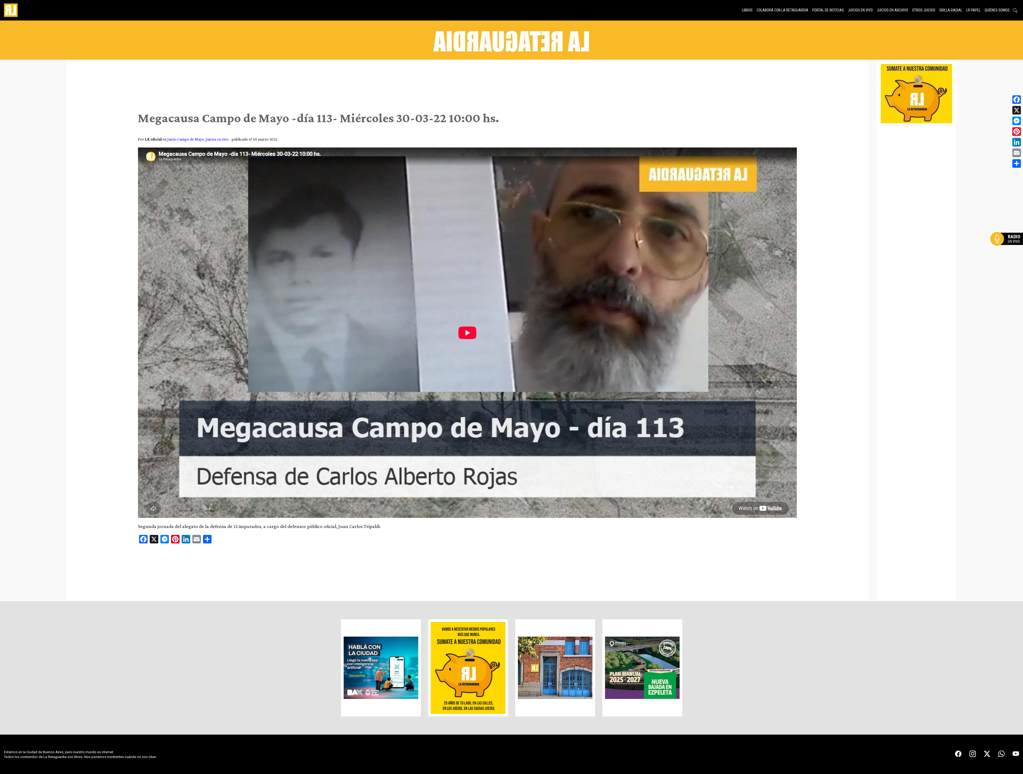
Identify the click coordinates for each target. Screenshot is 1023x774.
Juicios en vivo (860, 10)
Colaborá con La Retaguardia (782, 10)
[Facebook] (1016, 99)
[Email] (1016, 153)
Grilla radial (950, 10)
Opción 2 (1008, 249)
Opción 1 (1008, 247)
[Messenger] (1016, 121)
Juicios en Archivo (892, 10)
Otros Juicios (923, 10)
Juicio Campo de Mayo (185, 139)
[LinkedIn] (1016, 142)
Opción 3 (1008, 252)
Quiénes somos (997, 10)
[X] (1016, 110)
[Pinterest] (1016, 131)
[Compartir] (1016, 163)
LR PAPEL (973, 10)
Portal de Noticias (828, 10)
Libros (747, 10)
